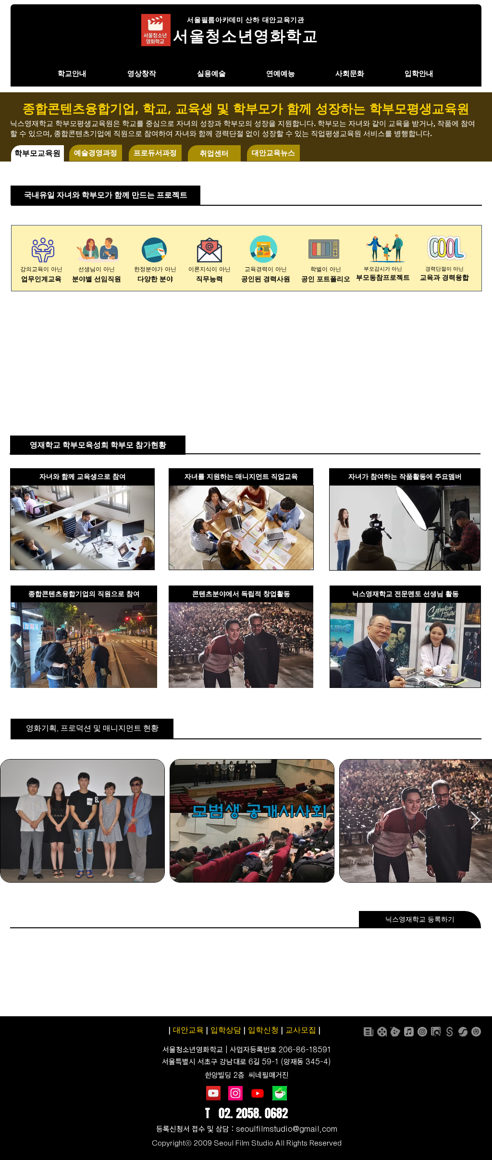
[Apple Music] (409, 1031)
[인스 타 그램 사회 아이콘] (235, 1093)
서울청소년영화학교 (192, 1049)
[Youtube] (257, 1093)
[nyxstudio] (382, 1031)
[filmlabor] (436, 1031)
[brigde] (462, 1031)
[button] (37, 153)
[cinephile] (368, 1031)
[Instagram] (422, 1031)
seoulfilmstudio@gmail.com (286, 1129)
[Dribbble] (476, 1031)
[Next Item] (475, 820)
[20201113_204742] (279, 1093)
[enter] (395, 1031)
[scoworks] (449, 1031)
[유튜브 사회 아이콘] (213, 1093)
